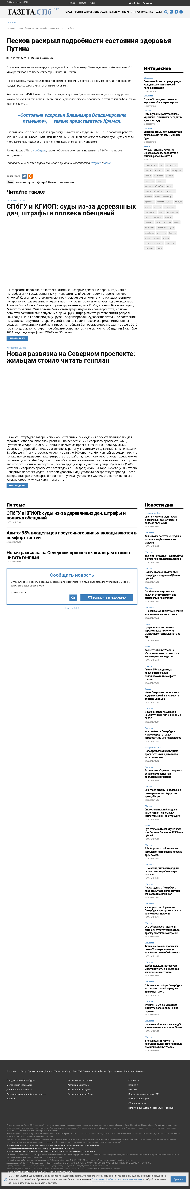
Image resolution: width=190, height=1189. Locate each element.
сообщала (39, 150)
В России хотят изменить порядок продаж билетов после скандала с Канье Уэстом (163, 1044)
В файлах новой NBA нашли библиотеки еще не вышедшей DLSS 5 (163, 715)
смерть (148, 170)
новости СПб (151, 165)
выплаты (158, 217)
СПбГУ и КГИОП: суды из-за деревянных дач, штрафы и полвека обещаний (71, 209)
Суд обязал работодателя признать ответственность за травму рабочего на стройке (162, 930)
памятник (170, 243)
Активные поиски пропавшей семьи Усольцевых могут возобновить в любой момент (162, 949)
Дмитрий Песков (46, 182)
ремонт (169, 175)
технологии (150, 212)
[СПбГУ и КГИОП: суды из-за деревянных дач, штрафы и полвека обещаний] (72, 253)
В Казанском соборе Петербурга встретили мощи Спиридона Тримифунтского (163, 988)
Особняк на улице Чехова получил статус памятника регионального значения (160, 594)
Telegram (96, 163)
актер (176, 222)
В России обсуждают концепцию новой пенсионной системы (164, 612)
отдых (147, 217)
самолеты (149, 228)
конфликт (170, 191)
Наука (147, 624)
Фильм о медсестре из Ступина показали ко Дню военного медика (163, 539)
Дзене (107, 163)
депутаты (161, 233)
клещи (166, 238)
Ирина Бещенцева (42, 58)
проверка (149, 181)
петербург (177, 170)
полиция (159, 170)
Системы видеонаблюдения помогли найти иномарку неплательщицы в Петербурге (162, 812)
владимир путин (25, 182)
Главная (10, 28)
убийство (159, 175)
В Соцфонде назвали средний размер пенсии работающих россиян (162, 871)
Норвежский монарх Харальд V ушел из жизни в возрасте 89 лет (163, 1026)
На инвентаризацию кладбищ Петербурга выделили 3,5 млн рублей (162, 575)
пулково (161, 181)
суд (167, 170)
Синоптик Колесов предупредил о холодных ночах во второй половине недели (163, 84)
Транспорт (149, 728)
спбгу (159, 248)
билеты (172, 233)
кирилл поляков (163, 222)
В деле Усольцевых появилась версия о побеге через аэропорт (162, 101)
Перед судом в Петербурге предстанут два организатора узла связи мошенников (162, 890)
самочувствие (67, 182)
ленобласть (171, 165)
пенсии (157, 207)
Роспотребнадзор (163, 196)
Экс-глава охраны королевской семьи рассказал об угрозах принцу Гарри (163, 793)
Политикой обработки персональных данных (117, 1179)
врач (161, 212)
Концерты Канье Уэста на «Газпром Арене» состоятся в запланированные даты (161, 153)
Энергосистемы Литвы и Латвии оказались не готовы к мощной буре (163, 135)
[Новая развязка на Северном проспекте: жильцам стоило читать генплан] (72, 400)
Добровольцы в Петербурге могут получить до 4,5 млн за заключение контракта (162, 969)
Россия (148, 175)
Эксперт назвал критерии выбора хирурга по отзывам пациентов (164, 557)
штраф (148, 207)
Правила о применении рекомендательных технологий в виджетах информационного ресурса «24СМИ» (53, 1145)
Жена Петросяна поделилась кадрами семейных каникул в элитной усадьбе (162, 695)
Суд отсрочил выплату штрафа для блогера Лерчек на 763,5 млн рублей (164, 832)
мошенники (169, 207)
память (168, 217)
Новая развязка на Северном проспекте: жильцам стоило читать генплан (71, 357)
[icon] (166, 12)
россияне (149, 248)
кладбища (149, 233)
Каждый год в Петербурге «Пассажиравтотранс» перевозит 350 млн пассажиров (163, 734)
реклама (149, 222)
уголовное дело (164, 201)
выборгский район (153, 191)
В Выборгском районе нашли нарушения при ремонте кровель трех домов (163, 851)
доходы (178, 201)
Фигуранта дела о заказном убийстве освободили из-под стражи (162, 1008)
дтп (161, 165)
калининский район (154, 186)
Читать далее (17, 338)
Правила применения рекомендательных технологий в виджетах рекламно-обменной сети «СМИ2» (51, 1151)
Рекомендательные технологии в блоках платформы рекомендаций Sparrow (40, 1148)
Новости (11, 22)
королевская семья (154, 243)
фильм (157, 238)
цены (169, 186)
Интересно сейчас (16, 200)
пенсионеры (172, 212)
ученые (148, 196)
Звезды (147, 146)
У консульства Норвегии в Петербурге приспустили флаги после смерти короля (163, 910)
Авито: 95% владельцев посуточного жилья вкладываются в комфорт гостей (160, 674)
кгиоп (147, 238)
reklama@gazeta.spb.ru (61, 1171)
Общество (148, 78)
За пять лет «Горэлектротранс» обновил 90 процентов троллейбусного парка (163, 773)
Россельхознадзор (165, 228)
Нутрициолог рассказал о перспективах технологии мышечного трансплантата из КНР (162, 632)
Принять (178, 1179)
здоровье (149, 201)
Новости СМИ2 (72, 608)
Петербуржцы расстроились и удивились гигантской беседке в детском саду (163, 117)
